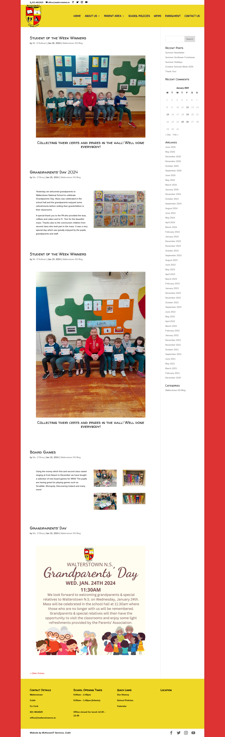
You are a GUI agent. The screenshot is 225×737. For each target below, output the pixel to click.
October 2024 (172, 199)
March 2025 (171, 185)
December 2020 (173, 377)
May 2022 (170, 316)
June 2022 (170, 312)
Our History (123, 694)
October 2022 (172, 302)
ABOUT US (91, 16)
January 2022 (172, 335)
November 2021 (173, 345)
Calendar (121, 706)
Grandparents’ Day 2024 (54, 172)
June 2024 (170, 213)
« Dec (168, 134)
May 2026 (170, 152)
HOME (77, 16)
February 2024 (172, 232)
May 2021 (170, 363)
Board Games (43, 452)
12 (187, 107)
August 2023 (171, 260)
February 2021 (172, 373)
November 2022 (173, 298)
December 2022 (173, 293)
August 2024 (171, 208)
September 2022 (173, 307)
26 (187, 122)
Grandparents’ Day (48, 528)
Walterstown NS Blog (72, 43)
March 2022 (171, 326)
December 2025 (173, 156)
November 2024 (173, 194)
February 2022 (172, 330)
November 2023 (173, 246)
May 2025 (170, 180)
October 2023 (172, 250)
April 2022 (170, 321)
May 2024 (170, 217)
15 (168, 114)
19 (187, 114)
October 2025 (172, 166)
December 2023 (173, 241)
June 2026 (170, 147)
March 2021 (171, 368)
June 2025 (170, 175)
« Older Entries (37, 673)
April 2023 (170, 274)
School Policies (125, 700)
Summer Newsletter (174, 52)
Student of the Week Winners (58, 38)
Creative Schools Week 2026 (179, 66)
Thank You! (170, 71)
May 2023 (170, 269)
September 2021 (173, 354)
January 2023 (172, 288)
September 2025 (173, 170)
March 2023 (171, 279)
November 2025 (173, 161)
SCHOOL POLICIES (139, 16)
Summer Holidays (173, 62)
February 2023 (172, 283)
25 (182, 122)
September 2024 (173, 203)
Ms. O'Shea (38, 177)
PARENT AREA (112, 16)
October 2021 (172, 349)
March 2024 (171, 227)
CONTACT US (192, 16)
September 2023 (173, 255)
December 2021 (173, 340)
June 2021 (170, 359)
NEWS (157, 16)
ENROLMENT (173, 16)
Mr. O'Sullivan (39, 43)
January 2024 (172, 236)
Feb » (175, 134)
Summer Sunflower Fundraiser (180, 57)
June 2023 (170, 264)
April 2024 (170, 222)
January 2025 (172, 189)
